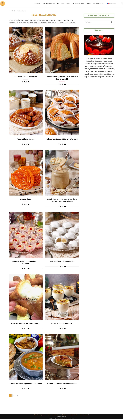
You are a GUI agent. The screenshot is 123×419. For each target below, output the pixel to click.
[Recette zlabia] (26, 173)
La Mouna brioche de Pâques (25, 77)
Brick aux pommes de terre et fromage (25, 323)
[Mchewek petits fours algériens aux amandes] (26, 235)
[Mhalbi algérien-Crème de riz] (62, 297)
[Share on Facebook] (22, 82)
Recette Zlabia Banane (25, 139)
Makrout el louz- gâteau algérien (62, 261)
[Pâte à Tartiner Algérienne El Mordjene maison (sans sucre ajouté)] (62, 173)
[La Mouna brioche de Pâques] (26, 50)
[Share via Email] (28, 82)
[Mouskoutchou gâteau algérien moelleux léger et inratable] (62, 50)
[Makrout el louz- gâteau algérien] (62, 235)
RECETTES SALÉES (78, 3)
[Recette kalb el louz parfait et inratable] (62, 357)
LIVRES (89, 3)
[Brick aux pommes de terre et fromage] (26, 297)
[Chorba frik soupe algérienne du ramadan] (26, 357)
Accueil (36, 3)
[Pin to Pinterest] (24, 82)
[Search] (122, 3)
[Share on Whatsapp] (26, 82)
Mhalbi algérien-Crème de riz (62, 323)
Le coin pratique (98, 3)
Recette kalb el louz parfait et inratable (62, 384)
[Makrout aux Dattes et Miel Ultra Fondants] (62, 112)
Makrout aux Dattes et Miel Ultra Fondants (62, 139)
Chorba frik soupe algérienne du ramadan (26, 384)
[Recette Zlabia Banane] (26, 112)
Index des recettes (49, 3)
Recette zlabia (25, 199)
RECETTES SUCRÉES (63, 3)
